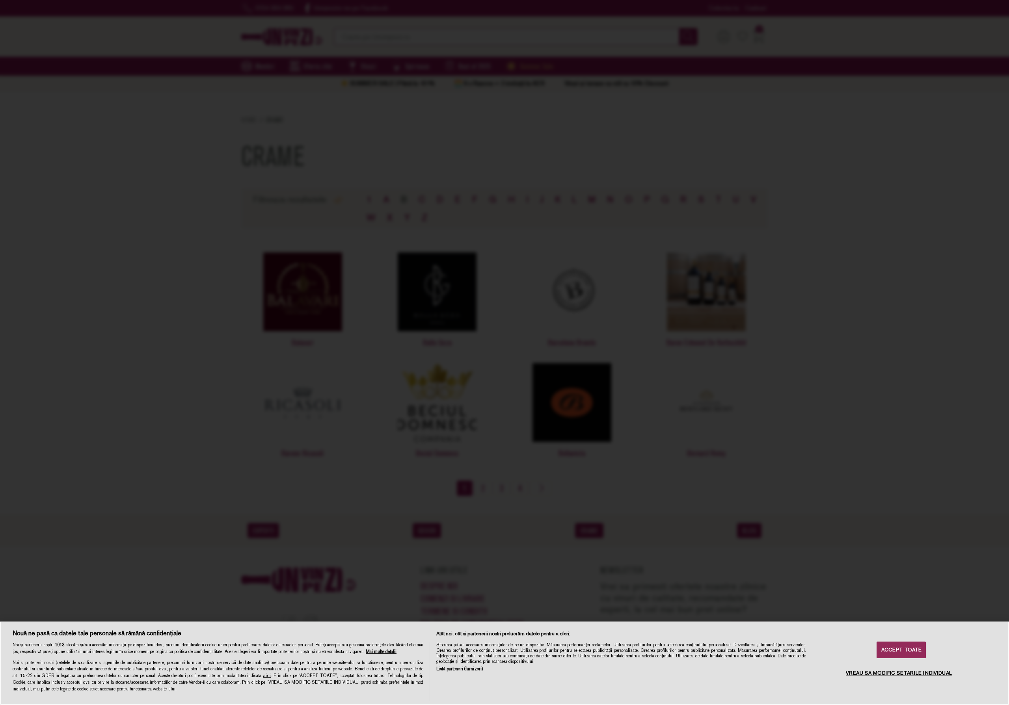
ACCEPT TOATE (901, 649)
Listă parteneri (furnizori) (459, 669)
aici (267, 675)
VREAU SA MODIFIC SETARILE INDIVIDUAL (899, 673)
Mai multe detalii (381, 651)
